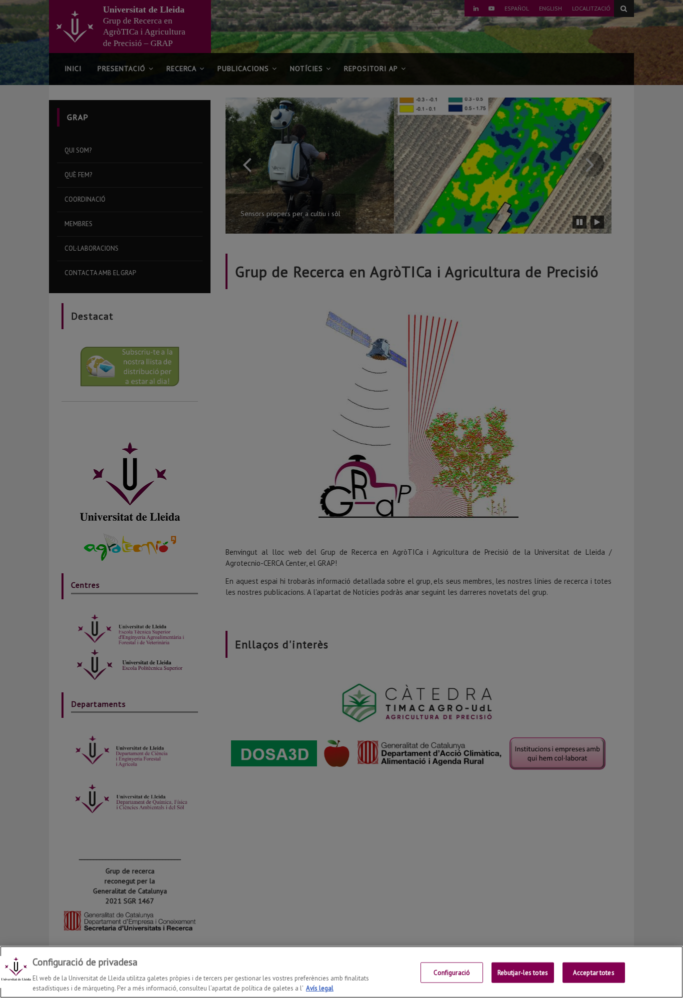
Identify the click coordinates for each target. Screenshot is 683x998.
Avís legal (320, 987)
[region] (341, 972)
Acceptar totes (593, 972)
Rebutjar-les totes (523, 972)
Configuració (452, 972)
